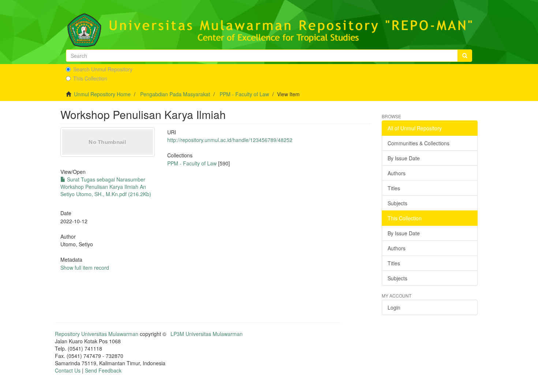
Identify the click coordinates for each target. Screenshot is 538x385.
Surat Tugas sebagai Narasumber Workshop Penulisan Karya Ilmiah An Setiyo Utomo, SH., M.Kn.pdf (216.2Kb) (105, 187)
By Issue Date (404, 158)
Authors (397, 173)
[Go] (464, 55)
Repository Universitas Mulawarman (96, 333)
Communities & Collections (418, 143)
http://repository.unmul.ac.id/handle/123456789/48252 (229, 139)
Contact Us (68, 370)
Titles (394, 188)
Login (394, 307)
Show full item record (84, 267)
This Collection (90, 78)
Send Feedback (103, 370)
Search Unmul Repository (102, 69)
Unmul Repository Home (102, 94)
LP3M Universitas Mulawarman (207, 333)
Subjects (397, 203)
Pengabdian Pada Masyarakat (175, 94)
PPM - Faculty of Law (244, 94)
